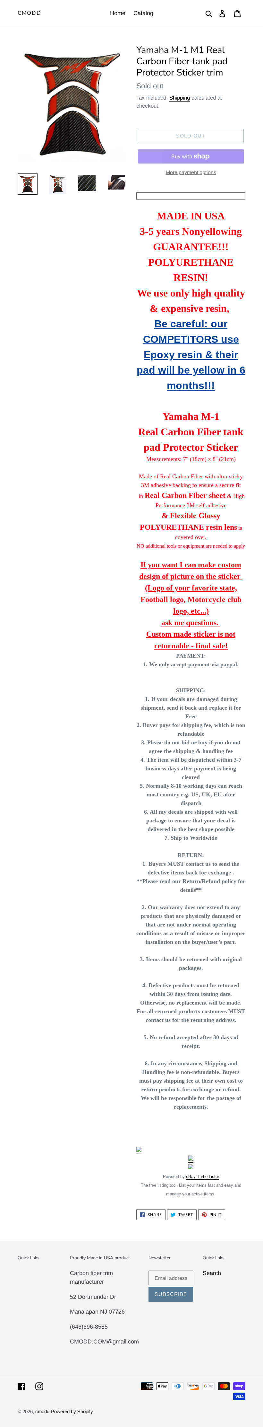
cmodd (29, 13)
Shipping (179, 98)
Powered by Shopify (72, 1411)
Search (212, 1273)
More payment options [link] (191, 172)
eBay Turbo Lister (202, 1176)
